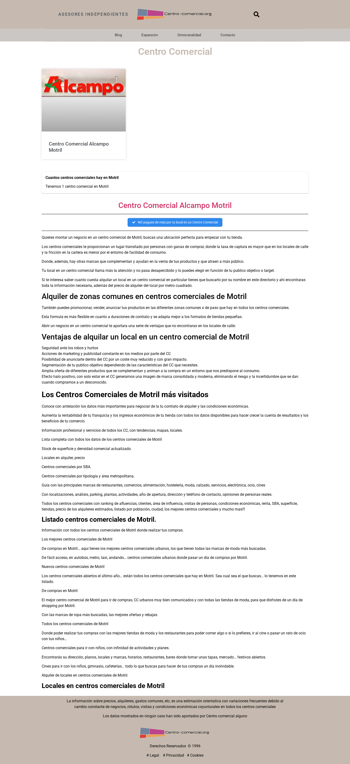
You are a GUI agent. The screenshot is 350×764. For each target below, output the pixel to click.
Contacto (227, 35)
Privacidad (175, 755)
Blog (118, 35)
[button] (257, 14)
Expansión (149, 35)
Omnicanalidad (189, 35)
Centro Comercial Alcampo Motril (175, 205)
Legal (155, 755)
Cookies (197, 755)
